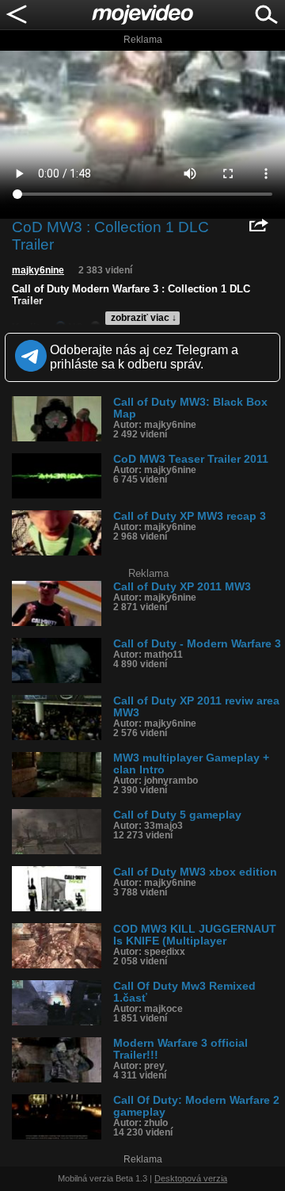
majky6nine (38, 270)
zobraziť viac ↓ (144, 317)
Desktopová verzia (190, 1178)
